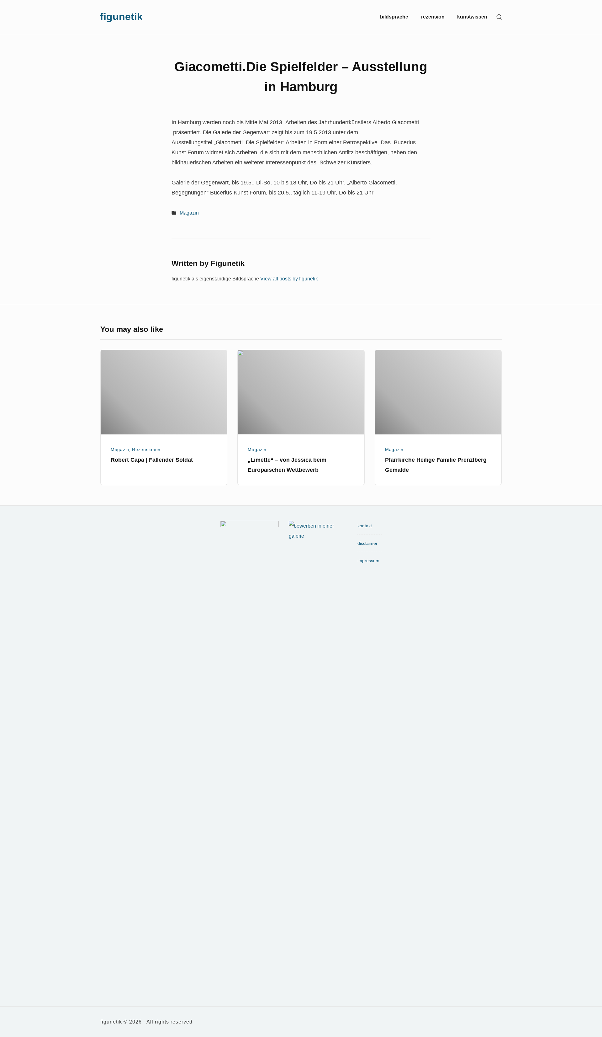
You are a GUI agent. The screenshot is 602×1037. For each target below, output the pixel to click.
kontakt (364, 525)
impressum (368, 560)
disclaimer (367, 543)
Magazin (189, 212)
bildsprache (394, 16)
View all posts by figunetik (289, 278)
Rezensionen (146, 449)
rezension (433, 16)
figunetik (121, 16)
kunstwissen (472, 16)
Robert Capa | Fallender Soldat (152, 459)
